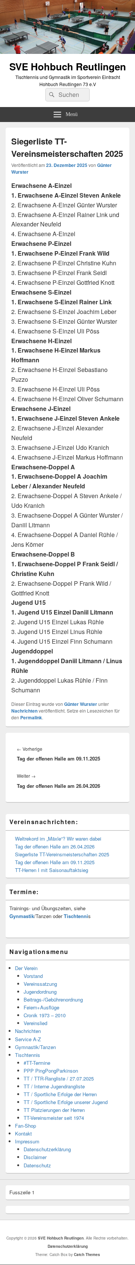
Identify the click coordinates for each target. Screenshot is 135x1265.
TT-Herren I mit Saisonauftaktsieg (51, 870)
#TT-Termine (37, 1062)
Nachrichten (24, 710)
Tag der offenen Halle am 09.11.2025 (54, 862)
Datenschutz (37, 1165)
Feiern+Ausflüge (41, 1007)
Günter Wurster (80, 704)
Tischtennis (27, 1054)
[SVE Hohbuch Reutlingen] (67, 51)
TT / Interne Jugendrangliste (54, 1086)
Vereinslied (35, 1023)
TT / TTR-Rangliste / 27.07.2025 (59, 1078)
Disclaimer (35, 1157)
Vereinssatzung (40, 983)
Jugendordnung (40, 991)
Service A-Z (28, 1039)
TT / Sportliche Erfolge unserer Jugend (66, 1102)
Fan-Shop (25, 1125)
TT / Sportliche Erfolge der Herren (60, 1094)
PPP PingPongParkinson (51, 1070)
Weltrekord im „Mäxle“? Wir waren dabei (58, 838)
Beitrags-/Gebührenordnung (53, 999)
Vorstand (33, 975)
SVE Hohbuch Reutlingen (67, 66)
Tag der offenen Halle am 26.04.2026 (54, 846)
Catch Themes (87, 1254)
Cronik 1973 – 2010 (45, 1015)
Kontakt (23, 1133)
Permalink (31, 717)
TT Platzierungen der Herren (54, 1109)
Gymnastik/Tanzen (35, 1047)
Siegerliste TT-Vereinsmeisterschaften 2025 (62, 854)
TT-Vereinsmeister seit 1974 (54, 1117)
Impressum (27, 1141)
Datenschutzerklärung (47, 1149)
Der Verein (26, 968)
